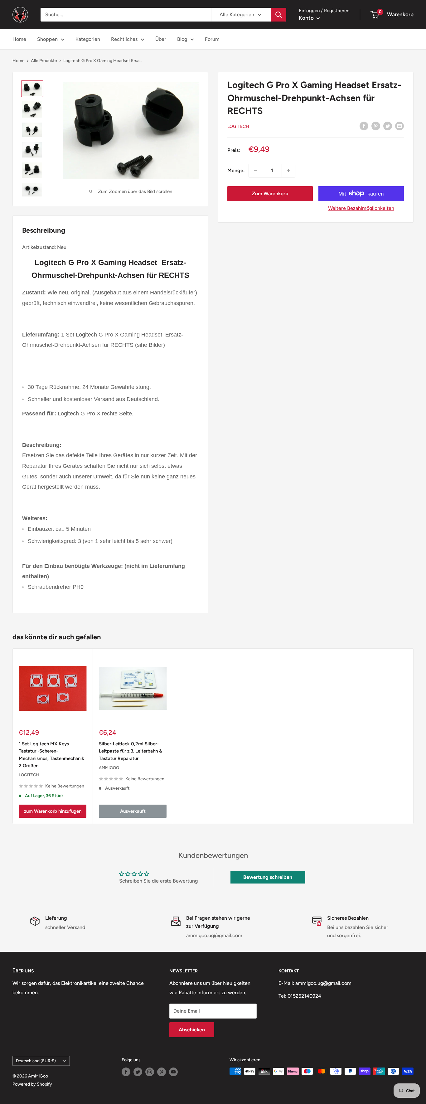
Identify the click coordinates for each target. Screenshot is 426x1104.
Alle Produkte (44, 60)
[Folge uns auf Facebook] (126, 1072)
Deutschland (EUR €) (36, 1060)
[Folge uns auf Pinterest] (161, 1072)
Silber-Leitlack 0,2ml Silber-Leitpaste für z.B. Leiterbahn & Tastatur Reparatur (130, 751)
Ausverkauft (133, 811)
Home (19, 39)
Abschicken (192, 1030)
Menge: (236, 170)
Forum (212, 39)
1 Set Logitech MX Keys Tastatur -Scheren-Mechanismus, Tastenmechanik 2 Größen (51, 754)
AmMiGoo (109, 767)
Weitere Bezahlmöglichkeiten (361, 208)
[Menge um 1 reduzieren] (255, 170)
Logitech (238, 126)
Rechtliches (124, 39)
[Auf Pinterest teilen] (375, 125)
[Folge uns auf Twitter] (137, 1072)
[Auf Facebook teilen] (364, 125)
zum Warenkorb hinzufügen (52, 811)
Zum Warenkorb (270, 193)
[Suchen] (278, 15)
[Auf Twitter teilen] (387, 125)
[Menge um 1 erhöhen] (288, 170)
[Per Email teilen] (399, 125)
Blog (182, 39)
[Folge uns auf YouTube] (173, 1072)
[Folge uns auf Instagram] (149, 1072)
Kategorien (87, 39)
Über (160, 39)
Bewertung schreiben (267, 877)
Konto (307, 18)
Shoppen (47, 39)
